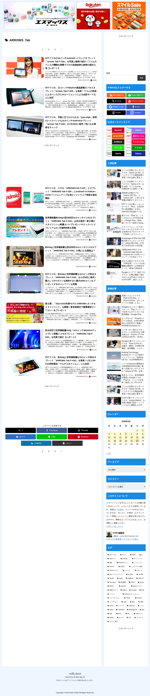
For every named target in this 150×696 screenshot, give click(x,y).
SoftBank (118, 142)
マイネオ (138, 148)
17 (109, 441)
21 (132, 441)
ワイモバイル (138, 142)
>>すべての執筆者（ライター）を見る (122, 539)
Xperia (118, 153)
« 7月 (108, 454)
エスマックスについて (75, 677)
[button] (67, 443)
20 (126, 441)
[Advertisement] (52, 163)
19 (120, 441)
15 (137, 437)
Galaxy (138, 153)
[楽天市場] (93, 15)
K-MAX (121, 510)
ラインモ (118, 148)
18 (115, 441)
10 (109, 437)
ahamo (138, 130)
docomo (118, 130)
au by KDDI (118, 136)
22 (137, 441)
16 (143, 437)
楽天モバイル (138, 136)
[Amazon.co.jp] (129, 15)
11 (115, 437)
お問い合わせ (75, 674)
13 (126, 437)
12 (120, 437)
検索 (108, 73)
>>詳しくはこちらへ (114, 526)
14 (132, 437)
